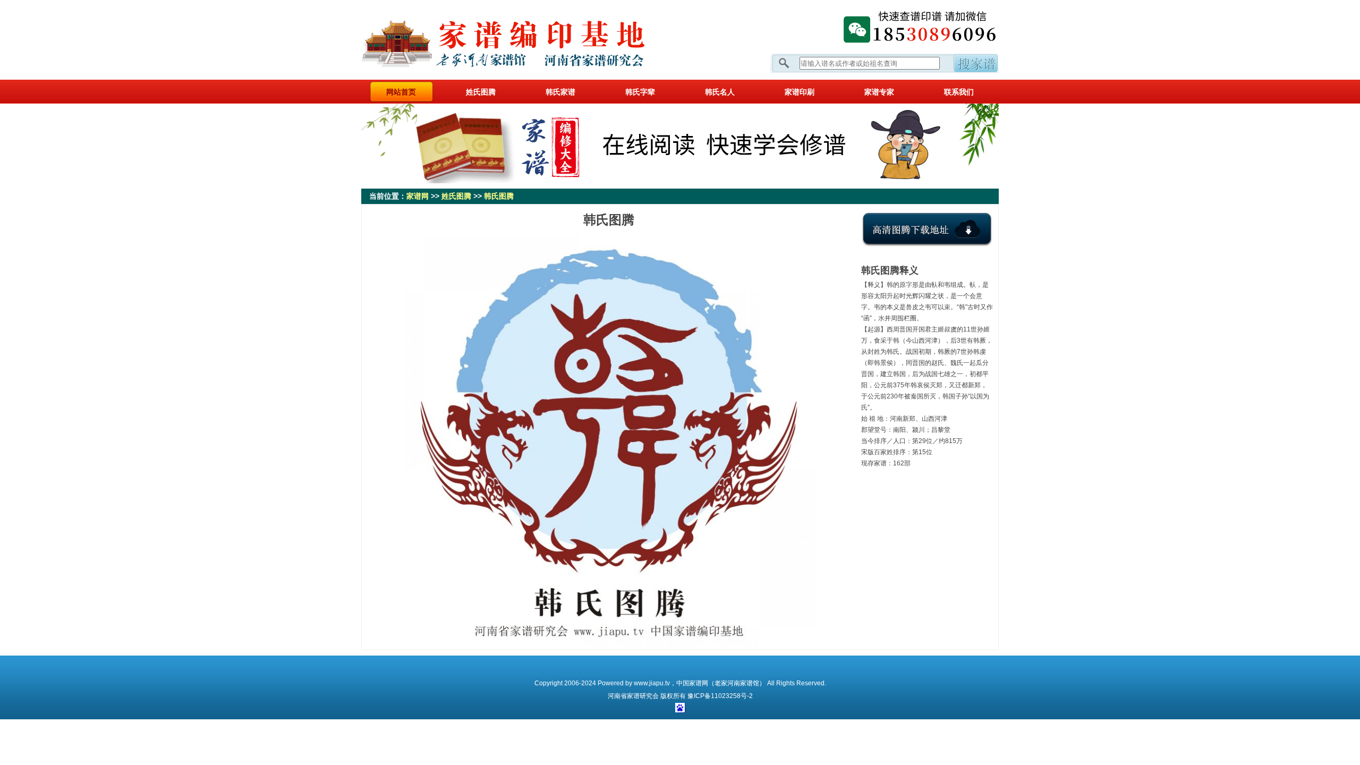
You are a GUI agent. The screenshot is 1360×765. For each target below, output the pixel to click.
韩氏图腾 (499, 196)
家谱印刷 (799, 92)
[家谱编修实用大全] (680, 181)
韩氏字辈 (640, 92)
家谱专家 (879, 92)
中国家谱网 (692, 683)
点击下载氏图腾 (927, 237)
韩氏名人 (720, 92)
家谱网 (520, 40)
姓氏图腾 (481, 92)
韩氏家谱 (560, 92)
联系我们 (959, 92)
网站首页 (401, 92)
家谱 (633, 696)
